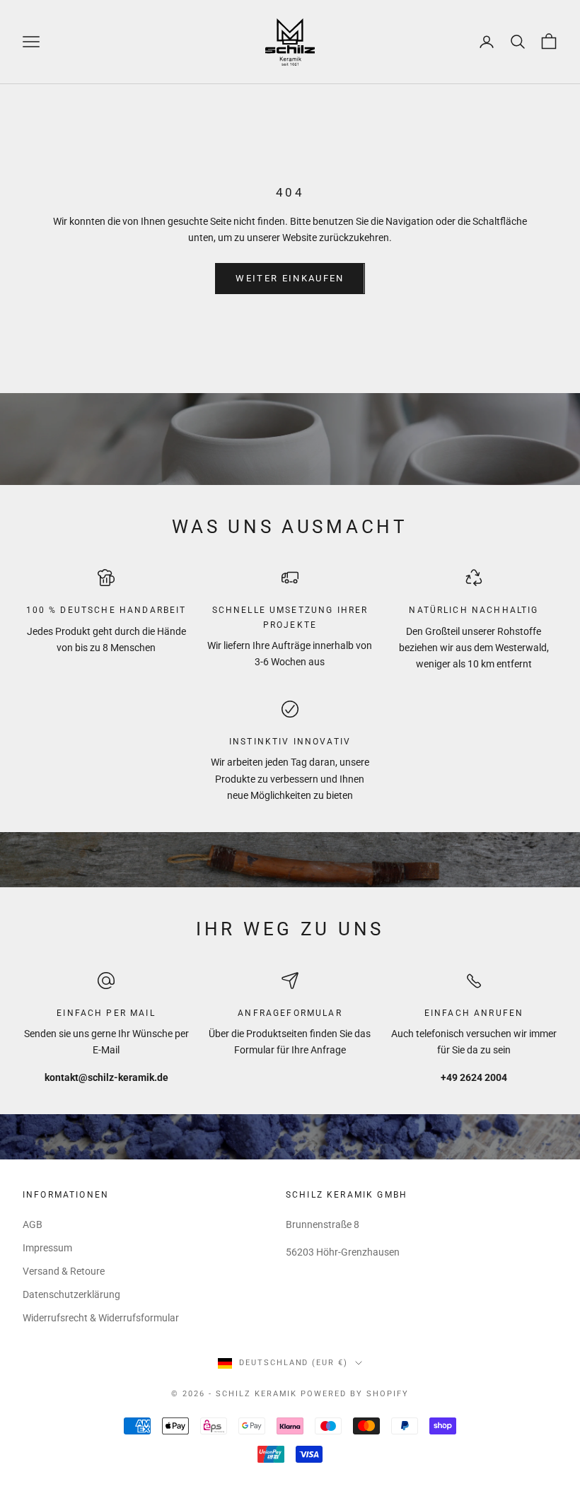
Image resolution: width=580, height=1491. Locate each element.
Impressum (47, 1247)
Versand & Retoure (64, 1271)
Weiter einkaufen (290, 278)
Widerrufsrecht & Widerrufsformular (101, 1317)
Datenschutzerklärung (71, 1294)
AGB (32, 1224)
